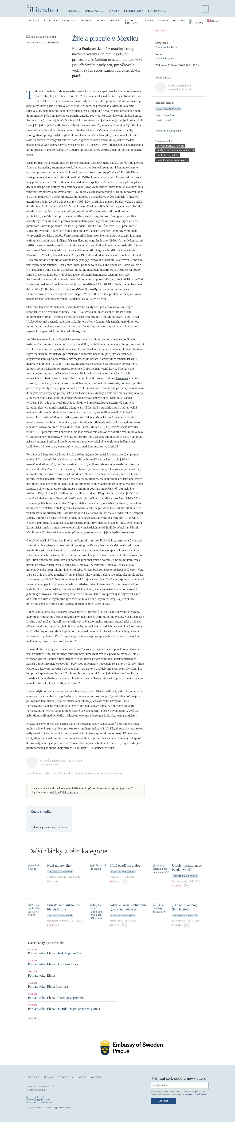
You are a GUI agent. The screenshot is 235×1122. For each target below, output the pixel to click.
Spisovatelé (94, 10)
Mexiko (168, 120)
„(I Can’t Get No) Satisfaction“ (184, 907)
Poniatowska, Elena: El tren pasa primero (56, 998)
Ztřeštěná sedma (164, 58)
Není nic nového (59, 865)
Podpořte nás (66, 1077)
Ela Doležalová (179, 881)
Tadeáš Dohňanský (56, 877)
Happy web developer (62, 1107)
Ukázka (148, 20)
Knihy (114, 10)
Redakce (49, 1077)
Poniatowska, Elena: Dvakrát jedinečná (54, 953)
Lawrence (122, 378)
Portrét (115, 20)
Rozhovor (51, 20)
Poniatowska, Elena (166, 47)
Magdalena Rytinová (57, 920)
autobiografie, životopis (170, 145)
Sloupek (163, 20)
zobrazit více (34, 1018)
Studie (101, 20)
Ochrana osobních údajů (40, 1086)
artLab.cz (38, 1107)
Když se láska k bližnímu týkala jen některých (128, 907)
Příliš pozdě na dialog (125, 865)
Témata (73, 10)
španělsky (170, 115)
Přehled (86, 20)
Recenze (34, 20)
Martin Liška (116, 920)
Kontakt (96, 1077)
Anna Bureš (115, 877)
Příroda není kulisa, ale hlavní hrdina (63, 907)
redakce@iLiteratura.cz (64, 792)
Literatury (133, 10)
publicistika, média (167, 155)
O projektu (33, 1077)
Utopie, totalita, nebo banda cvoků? (187, 867)
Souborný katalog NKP (168, 130)
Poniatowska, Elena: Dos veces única (53, 964)
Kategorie (157, 10)
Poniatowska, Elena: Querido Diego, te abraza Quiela (64, 1009)
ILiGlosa (179, 20)
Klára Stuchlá (178, 920)
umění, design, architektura (172, 160)
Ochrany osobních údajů (195, 1094)
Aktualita (69, 20)
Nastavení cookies (37, 1090)
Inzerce (82, 1077)
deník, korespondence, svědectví (175, 150)
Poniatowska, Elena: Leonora (48, 986)
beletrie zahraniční (168, 109)
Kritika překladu (131, 22)
